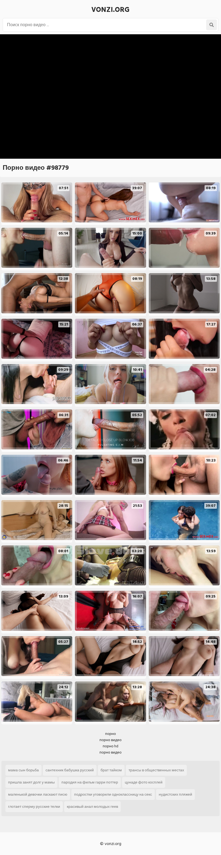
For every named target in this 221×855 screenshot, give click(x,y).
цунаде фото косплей (144, 782)
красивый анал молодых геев (92, 806)
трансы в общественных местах (156, 770)
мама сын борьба (23, 770)
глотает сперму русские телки (34, 806)
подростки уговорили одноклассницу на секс (113, 794)
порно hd (110, 746)
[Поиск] (211, 24)
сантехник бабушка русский (70, 770)
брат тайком (111, 770)
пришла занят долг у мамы (31, 782)
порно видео (110, 740)
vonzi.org (110, 9)
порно (110, 734)
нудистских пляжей (175, 794)
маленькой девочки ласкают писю (37, 794)
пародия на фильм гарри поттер (89, 782)
